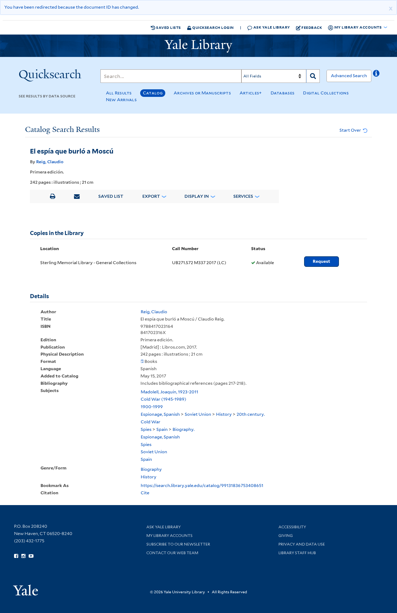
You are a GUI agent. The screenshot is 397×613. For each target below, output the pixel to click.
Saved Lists (168, 27)
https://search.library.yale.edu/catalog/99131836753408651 (202, 485)
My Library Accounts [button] (358, 27)
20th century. (251, 414)
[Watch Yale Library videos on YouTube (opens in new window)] (31, 556)
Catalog (153, 93)
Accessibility (292, 527)
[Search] (313, 76)
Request (321, 261)
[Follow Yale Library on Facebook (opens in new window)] (16, 556)
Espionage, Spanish (160, 414)
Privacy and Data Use (301, 544)
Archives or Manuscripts (202, 93)
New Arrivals (121, 99)
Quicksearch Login (212, 27)
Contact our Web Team (172, 553)
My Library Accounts (169, 535)
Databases (283, 93)
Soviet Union (198, 414)
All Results (119, 93)
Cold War (150, 421)
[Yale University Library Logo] (198, 46)
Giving (285, 535)
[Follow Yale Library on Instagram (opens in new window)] (23, 556)
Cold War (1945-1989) (163, 399)
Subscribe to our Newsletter (178, 544)
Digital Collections (326, 93)
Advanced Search (349, 75)
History (224, 414)
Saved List (110, 196)
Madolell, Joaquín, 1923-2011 (169, 391)
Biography (151, 469)
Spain (162, 429)
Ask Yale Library (271, 27)
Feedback (311, 27)
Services (243, 196)
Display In (196, 196)
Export (151, 196)
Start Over (350, 130)
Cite (145, 492)
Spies (146, 429)
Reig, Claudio (49, 161)
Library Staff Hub (297, 553)
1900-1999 (152, 406)
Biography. (183, 429)
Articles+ (251, 93)
